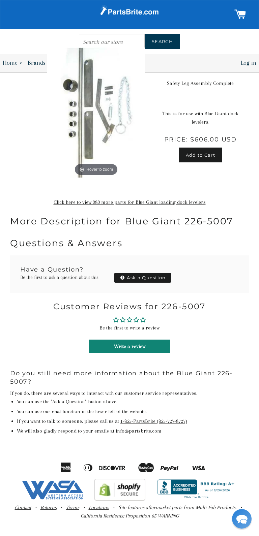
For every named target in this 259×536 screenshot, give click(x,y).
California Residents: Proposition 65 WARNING (130, 516)
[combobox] (112, 41)
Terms (72, 507)
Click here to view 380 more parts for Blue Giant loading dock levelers (130, 202)
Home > (12, 62)
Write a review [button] (129, 346)
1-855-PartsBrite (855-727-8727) (153, 421)
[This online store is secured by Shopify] (119, 499)
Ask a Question (145, 277)
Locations (99, 507)
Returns (48, 507)
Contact (23, 507)
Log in (248, 62)
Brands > (41, 62)
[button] (242, 519)
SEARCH (162, 41)
